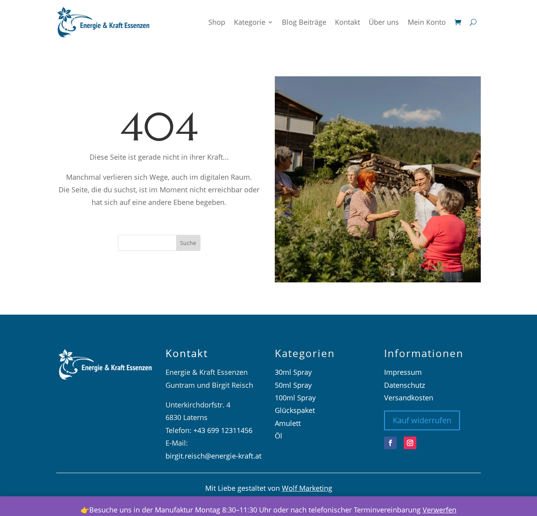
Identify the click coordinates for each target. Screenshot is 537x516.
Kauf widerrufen (422, 420)
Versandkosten (408, 397)
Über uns (384, 22)
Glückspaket (295, 410)
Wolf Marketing (307, 488)
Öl (278, 435)
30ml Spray (293, 372)
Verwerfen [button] (439, 509)
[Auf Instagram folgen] (410, 443)
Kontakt (347, 22)
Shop (216, 22)
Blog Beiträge (304, 22)
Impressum (403, 372)
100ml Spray (295, 397)
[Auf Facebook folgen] (390, 443)
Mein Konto (427, 22)
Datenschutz (404, 385)
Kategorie (249, 22)
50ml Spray (293, 385)
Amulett (288, 423)
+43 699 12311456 (222, 430)
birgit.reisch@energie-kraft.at (213, 456)
